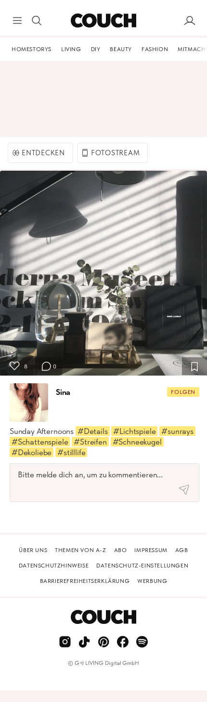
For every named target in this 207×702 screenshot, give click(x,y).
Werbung (152, 581)
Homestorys (32, 49)
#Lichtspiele (134, 431)
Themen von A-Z (80, 550)
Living (71, 49)
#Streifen (90, 441)
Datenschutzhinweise (54, 565)
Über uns (33, 550)
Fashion (155, 49)
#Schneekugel (137, 441)
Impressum (150, 550)
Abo (120, 550)
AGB (181, 550)
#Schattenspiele (40, 441)
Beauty (121, 49)
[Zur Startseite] (103, 21)
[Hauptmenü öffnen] (17, 21)
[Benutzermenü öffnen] (189, 21)
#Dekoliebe (32, 452)
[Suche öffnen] (36, 21)
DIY (96, 49)
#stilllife (71, 452)
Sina (63, 392)
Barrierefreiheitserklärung (85, 581)
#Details (93, 431)
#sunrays (177, 431)
